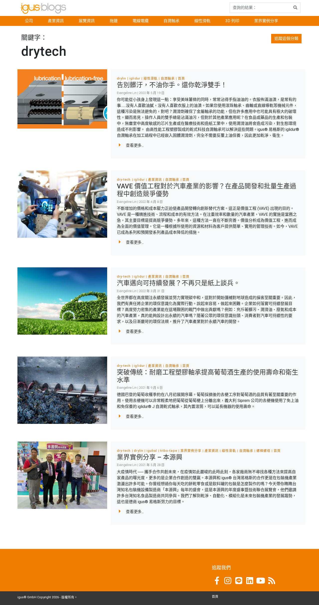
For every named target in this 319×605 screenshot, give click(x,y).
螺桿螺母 (263, 451)
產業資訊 (56, 20)
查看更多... (135, 145)
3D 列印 (232, 20)
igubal (152, 451)
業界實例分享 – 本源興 (149, 457)
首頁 (181, 78)
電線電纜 (141, 20)
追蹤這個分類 (286, 38)
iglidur (134, 78)
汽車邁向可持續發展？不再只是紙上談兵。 (178, 283)
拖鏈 (114, 20)
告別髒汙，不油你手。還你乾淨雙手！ (172, 85)
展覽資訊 (87, 20)
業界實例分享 (266, 20)
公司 (29, 20)
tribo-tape (168, 451)
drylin (121, 78)
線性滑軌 (202, 20)
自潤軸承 (171, 20)
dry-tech (124, 179)
